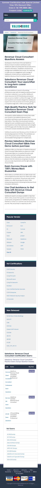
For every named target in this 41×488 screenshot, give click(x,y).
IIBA (21, 232)
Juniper (22, 236)
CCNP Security (11, 269)
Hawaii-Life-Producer (12, 329)
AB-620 (9, 339)
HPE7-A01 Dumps (12, 448)
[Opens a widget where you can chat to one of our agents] (34, 484)
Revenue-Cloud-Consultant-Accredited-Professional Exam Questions (9, 382)
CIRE (8, 322)
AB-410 (9, 336)
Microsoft (9, 239)
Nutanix (9, 249)
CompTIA (23, 222)
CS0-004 (9, 332)
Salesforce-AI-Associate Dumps (15, 454)
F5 (7, 229)
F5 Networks (10, 272)
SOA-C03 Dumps (11, 459)
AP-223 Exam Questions (8, 417)
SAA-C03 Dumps (11, 440)
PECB (21, 249)
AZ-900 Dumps (11, 434)
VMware (9, 242)
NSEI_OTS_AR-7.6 (11, 346)
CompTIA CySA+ (11, 276)
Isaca (8, 236)
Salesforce (13, 32)
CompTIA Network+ (12, 282)
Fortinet (22, 229)
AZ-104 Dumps (11, 437)
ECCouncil (9, 226)
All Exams (24, 470)
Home (6, 32)
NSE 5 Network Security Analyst (16, 296)
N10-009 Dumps (11, 451)
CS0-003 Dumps (11, 445)
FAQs (31, 470)
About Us (16, 470)
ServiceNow (10, 246)
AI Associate (10, 299)
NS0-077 (9, 319)
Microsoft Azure (11, 279)
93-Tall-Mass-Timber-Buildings (15, 316)
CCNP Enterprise (11, 292)
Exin (21, 226)
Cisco (8, 222)
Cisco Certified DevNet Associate (16, 289)
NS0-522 (9, 326)
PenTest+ (9, 286)
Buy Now (32, 371)
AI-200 (8, 342)
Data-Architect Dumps (13, 443)
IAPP (21, 246)
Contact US (27, 472)
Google (22, 242)
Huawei (9, 232)
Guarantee (8, 472)
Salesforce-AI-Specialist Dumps (15, 457)
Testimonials (17, 472)
